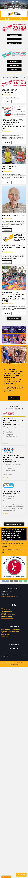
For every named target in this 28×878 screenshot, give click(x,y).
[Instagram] (16, 648)
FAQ (2, 608)
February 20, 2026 (7, 218)
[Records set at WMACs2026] (14, 83)
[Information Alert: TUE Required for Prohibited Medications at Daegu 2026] (14, 111)
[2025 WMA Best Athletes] (14, 155)
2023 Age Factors (5, 633)
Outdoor (8, 434)
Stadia (12, 434)
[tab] (7, 19)
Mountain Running (10, 470)
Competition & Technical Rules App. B (10, 631)
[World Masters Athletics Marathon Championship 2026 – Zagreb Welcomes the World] (14, 278)
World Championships (11, 436)
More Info (5, 443)
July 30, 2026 (6, 131)
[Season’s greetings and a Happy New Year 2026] (14, 238)
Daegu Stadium (9, 432)
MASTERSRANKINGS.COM (13, 529)
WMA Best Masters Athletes (8, 614)
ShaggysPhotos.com (16, 363)
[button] (2, 4)
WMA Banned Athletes (6, 616)
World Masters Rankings (7, 618)
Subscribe (21, 874)
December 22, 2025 (8, 252)
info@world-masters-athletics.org (9, 596)
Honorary (3, 613)
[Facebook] (11, 648)
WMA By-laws (4, 636)
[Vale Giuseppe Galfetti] (14, 199)
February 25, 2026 (7, 171)
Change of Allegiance (6, 611)
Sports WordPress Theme (9, 663)
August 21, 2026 (7, 94)
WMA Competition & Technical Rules (10, 629)
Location (8, 501)
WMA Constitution (5, 634)
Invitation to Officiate (6, 609)
